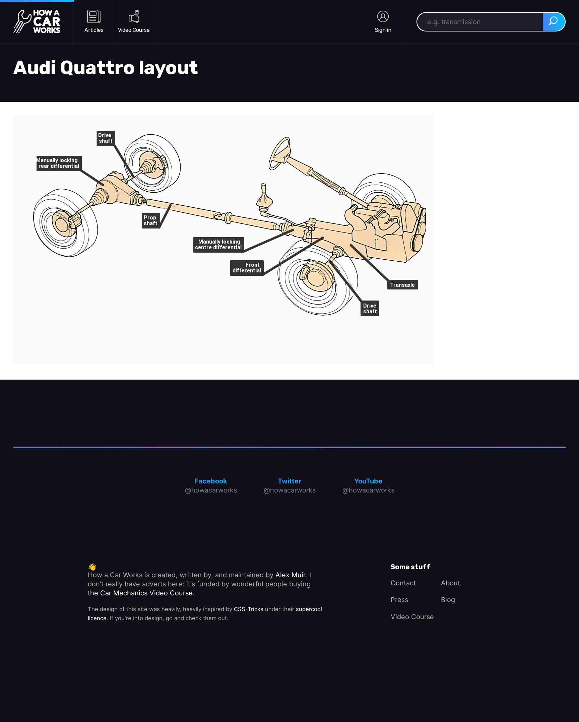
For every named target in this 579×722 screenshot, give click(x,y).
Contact (403, 583)
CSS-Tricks (248, 609)
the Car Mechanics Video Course (140, 593)
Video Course (412, 617)
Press (399, 600)
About (450, 583)
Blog (448, 600)
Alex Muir (290, 575)
